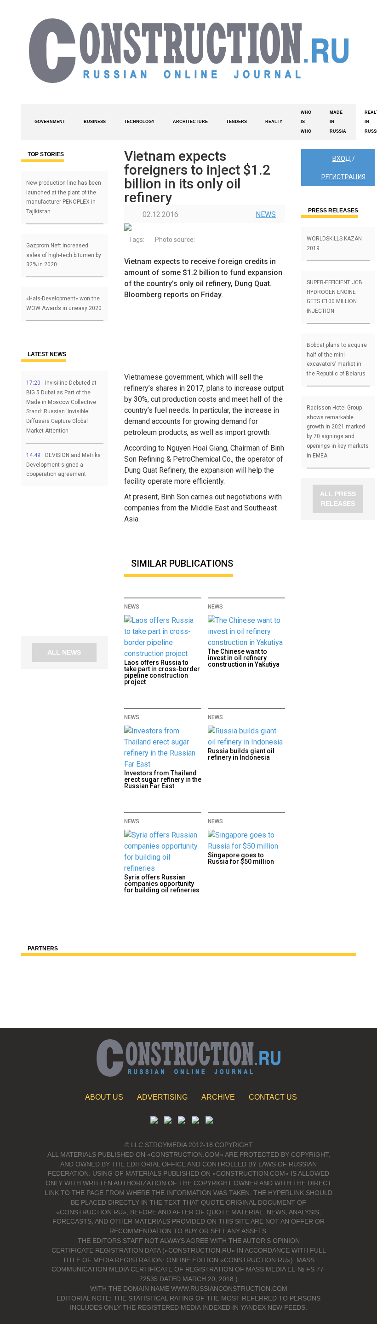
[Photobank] (154, 1121)
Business (95, 121)
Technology (139, 121)
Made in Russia (338, 122)
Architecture (190, 121)
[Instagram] (181, 1121)
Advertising (162, 1097)
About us (104, 1097)
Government (49, 121)
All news (64, 652)
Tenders (236, 121)
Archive (218, 1097)
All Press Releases (338, 498)
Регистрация (343, 177)
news (266, 214)
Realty (273, 121)
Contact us (273, 1097)
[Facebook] (209, 1121)
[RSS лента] (195, 1121)
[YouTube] (167, 1121)
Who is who (306, 122)
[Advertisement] (76, 564)
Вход (341, 158)
